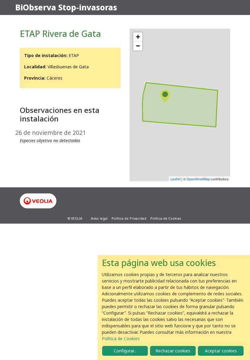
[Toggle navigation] (226, 8)
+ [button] (138, 37)
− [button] (138, 46)
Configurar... (125, 351)
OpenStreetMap (198, 178)
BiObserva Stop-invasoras (66, 7)
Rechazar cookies (172, 351)
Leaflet (175, 178)
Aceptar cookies (221, 351)
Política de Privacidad (129, 218)
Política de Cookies (165, 218)
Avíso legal (99, 218)
